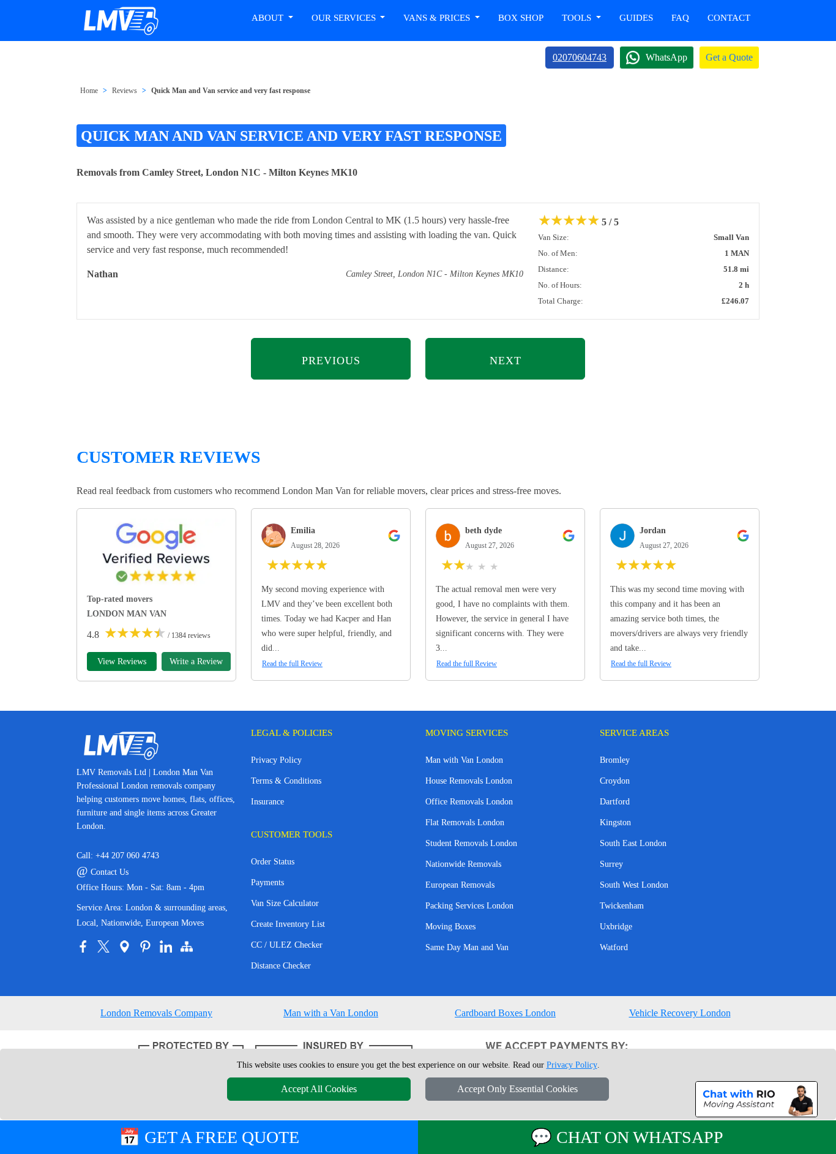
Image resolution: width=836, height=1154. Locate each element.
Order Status (272, 861)
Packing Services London (469, 905)
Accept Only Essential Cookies (517, 1089)
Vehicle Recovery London (680, 1013)
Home (89, 90)
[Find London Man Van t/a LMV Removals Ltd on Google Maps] (124, 946)
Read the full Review (292, 663)
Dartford (615, 801)
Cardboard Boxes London (505, 1013)
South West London (634, 885)
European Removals (460, 885)
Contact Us (103, 872)
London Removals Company (156, 1013)
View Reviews (121, 661)
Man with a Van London (330, 1013)
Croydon (615, 780)
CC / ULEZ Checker (287, 945)
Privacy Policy (276, 760)
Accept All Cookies (319, 1089)
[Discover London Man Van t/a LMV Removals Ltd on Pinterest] (145, 946)
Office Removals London (469, 801)
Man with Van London (464, 760)
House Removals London (468, 780)
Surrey (611, 864)
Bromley (615, 760)
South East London (633, 843)
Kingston (615, 822)
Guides (636, 18)
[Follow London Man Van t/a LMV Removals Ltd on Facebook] (83, 946)
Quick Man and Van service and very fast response (230, 90)
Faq (680, 18)
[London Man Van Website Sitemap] (187, 946)
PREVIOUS (331, 360)
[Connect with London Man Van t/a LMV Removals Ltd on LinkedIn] (166, 946)
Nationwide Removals (463, 864)
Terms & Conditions (286, 780)
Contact (728, 18)
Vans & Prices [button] (437, 18)
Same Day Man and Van (467, 947)
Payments (267, 882)
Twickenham (622, 905)
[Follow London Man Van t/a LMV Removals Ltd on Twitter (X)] (103, 946)
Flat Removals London (464, 822)
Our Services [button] (345, 18)
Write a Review (196, 661)
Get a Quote (729, 57)
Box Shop (520, 18)
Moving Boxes (450, 926)
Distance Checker (281, 965)
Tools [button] (578, 18)
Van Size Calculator (285, 903)
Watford (614, 947)
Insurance (267, 801)
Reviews (124, 90)
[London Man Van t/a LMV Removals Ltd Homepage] (121, 21)
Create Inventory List (288, 924)
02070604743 (579, 57)
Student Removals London (471, 843)
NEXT (505, 360)
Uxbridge (616, 926)
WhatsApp (666, 57)
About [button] (269, 18)
